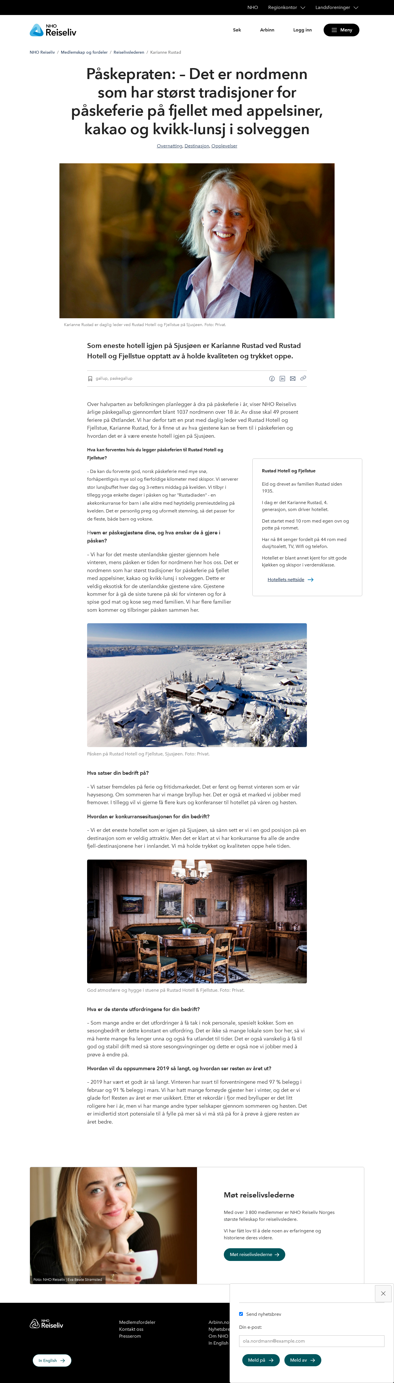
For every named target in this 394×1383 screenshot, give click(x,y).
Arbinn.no (219, 1322)
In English (48, 1360)
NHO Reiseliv (42, 52)
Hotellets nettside (286, 579)
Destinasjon (197, 146)
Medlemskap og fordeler (84, 52)
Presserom (130, 1336)
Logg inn (302, 30)
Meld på (256, 1360)
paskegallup (121, 378)
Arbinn (267, 30)
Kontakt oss (131, 1329)
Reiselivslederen (129, 52)
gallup (102, 378)
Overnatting (169, 146)
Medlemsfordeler (137, 1322)
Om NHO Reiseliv (227, 1336)
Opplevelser (224, 146)
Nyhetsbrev (220, 1329)
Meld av (298, 1360)
